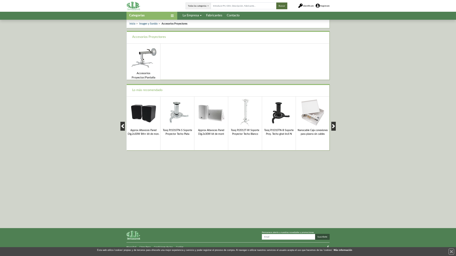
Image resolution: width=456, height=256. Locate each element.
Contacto (233, 15)
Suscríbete (322, 237)
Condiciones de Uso (163, 247)
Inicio (132, 24)
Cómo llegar (145, 247)
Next (333, 126)
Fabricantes (214, 15)
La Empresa (191, 15)
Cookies (179, 247)
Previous (122, 126)
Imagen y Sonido (148, 24)
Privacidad (131, 247)
